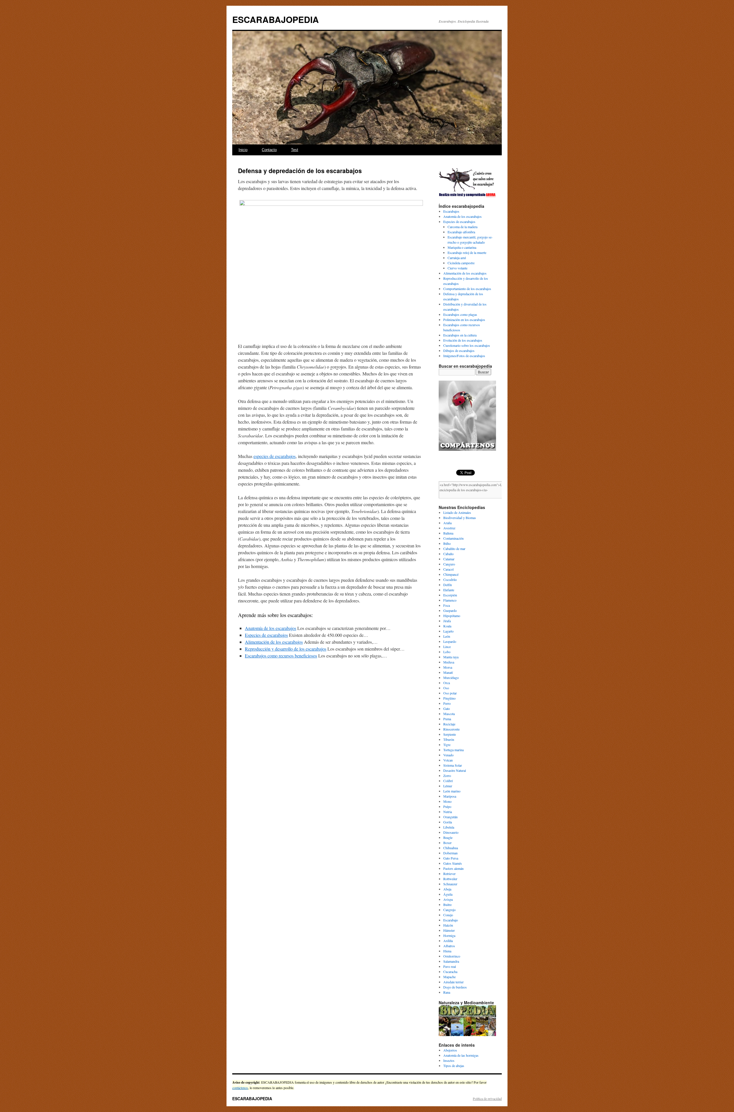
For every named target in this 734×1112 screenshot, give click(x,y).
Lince (447, 646)
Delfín (447, 584)
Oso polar (450, 693)
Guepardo (450, 610)
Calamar (448, 559)
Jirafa (447, 620)
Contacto (269, 150)
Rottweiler (450, 878)
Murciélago (451, 677)
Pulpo (447, 806)
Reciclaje (449, 724)
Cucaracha (450, 971)
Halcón (448, 925)
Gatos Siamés (452, 863)
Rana (446, 992)
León (446, 636)
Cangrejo (449, 909)
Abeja (447, 889)
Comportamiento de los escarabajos (467, 288)
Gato (446, 708)
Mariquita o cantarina (462, 247)
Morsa (447, 667)
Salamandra (451, 961)
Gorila (447, 822)
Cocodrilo (450, 579)
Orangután (450, 817)
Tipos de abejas (453, 1065)
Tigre (446, 744)
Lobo (446, 651)
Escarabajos (451, 211)
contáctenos (240, 1087)
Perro (447, 703)
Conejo (448, 915)
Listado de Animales (457, 512)
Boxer (447, 842)
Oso (446, 688)
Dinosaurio (450, 832)
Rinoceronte (451, 729)
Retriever (449, 873)
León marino (451, 791)
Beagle (447, 837)
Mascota (449, 713)
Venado (448, 755)
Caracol (448, 569)
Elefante (448, 590)
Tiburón (448, 739)
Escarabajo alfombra (461, 232)
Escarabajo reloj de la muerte (467, 252)
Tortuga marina (453, 749)
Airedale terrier (453, 982)
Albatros (449, 945)
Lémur (447, 786)
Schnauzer (450, 884)
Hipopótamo (451, 615)
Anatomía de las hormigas (461, 1055)
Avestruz (449, 528)
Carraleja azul (457, 257)
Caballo (448, 553)
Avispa (448, 899)
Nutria (447, 811)
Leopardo (449, 641)
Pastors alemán (453, 868)
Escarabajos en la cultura (460, 335)
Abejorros (450, 1050)
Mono (447, 801)
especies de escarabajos (274, 456)
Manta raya (450, 657)
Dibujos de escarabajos (459, 350)
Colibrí (448, 780)
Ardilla (448, 940)
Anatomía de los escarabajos (462, 216)
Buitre (447, 904)
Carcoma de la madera (462, 226)
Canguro (449, 564)
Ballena (448, 533)
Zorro (447, 775)
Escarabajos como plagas (460, 314)
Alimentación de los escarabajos (465, 273)
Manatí (448, 672)
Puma (447, 718)
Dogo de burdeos (455, 987)
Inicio (243, 150)
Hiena (447, 951)
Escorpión (450, 595)
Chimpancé (450, 574)
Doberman (450, 853)
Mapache (449, 976)
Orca (446, 682)
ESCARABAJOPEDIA (275, 19)
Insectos (448, 1060)
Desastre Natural (454, 770)
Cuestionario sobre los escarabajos (466, 345)
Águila (447, 894)
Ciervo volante (457, 268)
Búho (447, 543)
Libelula (448, 827)
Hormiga (449, 935)
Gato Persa (450, 858)
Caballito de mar (454, 548)
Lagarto (448, 631)
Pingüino (449, 698)
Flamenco (449, 600)
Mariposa (449, 796)
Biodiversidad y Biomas (459, 517)
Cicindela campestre (461, 263)
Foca (446, 605)
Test (294, 150)
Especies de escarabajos (459, 221)
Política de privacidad (487, 1098)
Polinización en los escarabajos (464, 319)
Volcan (448, 760)
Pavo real (449, 966)
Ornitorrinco (451, 956)
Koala (447, 626)
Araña (447, 522)
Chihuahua (450, 847)
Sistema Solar (452, 765)
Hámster (449, 930)
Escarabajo (450, 920)
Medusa (448, 662)
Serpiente (449, 734)
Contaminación (453, 538)
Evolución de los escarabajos (462, 340)
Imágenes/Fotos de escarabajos (464, 355)
